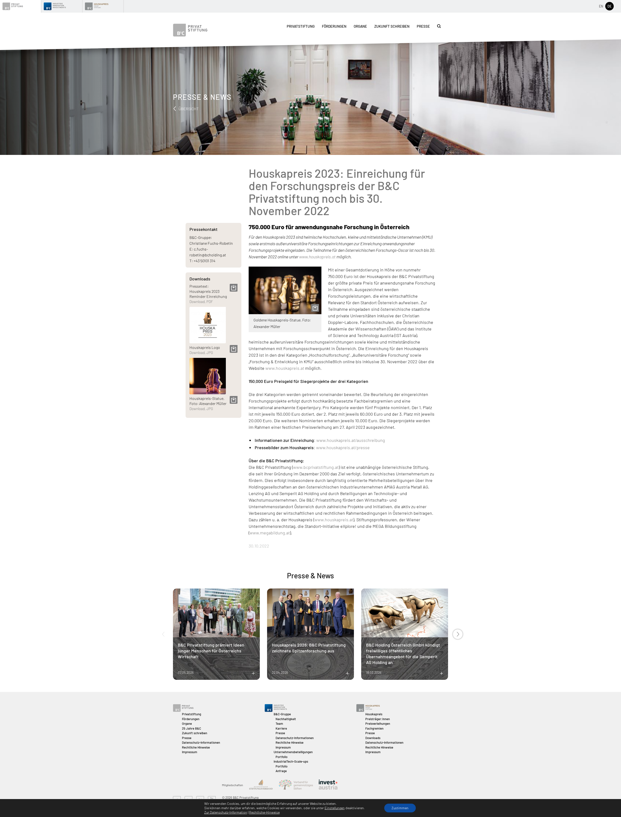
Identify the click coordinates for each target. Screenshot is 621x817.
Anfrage (281, 771)
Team (279, 723)
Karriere (281, 728)
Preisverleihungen (377, 723)
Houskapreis (373, 714)
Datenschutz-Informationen (201, 742)
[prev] (163, 634)
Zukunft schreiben (391, 26)
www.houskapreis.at (284, 368)
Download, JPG (201, 352)
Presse (423, 26)
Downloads (372, 738)
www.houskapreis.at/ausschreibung (350, 440)
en (601, 6)
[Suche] (439, 26)
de (609, 6)
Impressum (189, 752)
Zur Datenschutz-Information (225, 812)
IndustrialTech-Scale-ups (291, 761)
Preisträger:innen (377, 719)
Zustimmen (400, 808)
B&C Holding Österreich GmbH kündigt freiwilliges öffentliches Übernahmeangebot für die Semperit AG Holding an (403, 653)
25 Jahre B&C (191, 728)
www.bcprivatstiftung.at (316, 467)
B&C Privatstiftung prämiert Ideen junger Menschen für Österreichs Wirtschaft (211, 650)
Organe (360, 26)
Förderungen (334, 26)
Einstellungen (335, 808)
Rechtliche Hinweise (196, 747)
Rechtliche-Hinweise (264, 812)
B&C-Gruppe (282, 714)
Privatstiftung (301, 26)
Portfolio (281, 757)
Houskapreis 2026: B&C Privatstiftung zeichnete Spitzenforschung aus (309, 647)
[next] (458, 634)
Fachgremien (374, 728)
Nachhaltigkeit (286, 719)
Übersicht (188, 108)
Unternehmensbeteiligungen (293, 752)
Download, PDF (201, 301)
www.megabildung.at (270, 532)
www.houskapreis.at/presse (342, 447)
